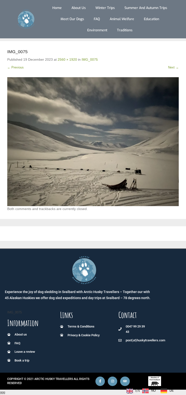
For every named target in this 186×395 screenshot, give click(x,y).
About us (78, 8)
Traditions (124, 30)
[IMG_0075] (93, 141)
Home (57, 8)
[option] (149, 390)
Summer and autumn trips (145, 8)
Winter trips (105, 8)
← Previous (15, 67)
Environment (97, 30)
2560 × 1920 (67, 59)
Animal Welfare (122, 19)
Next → (173, 67)
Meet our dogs (72, 19)
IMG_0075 (90, 59)
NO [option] (153, 390)
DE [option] (172, 390)
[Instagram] (112, 381)
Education (151, 19)
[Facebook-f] (100, 381)
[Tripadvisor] (125, 381)
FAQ (97, 19)
